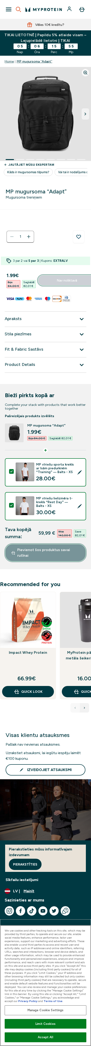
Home (9, 61)
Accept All (45, 1037)
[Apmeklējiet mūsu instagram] (9, 911)
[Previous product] (75, 708)
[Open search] (18, 9)
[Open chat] (65, 911)
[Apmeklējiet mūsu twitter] (54, 911)
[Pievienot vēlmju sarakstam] (78, 236)
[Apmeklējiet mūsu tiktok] (31, 911)
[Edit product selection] (79, 472)
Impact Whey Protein (28, 652)
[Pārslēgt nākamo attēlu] (85, 114)
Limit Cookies (45, 1024)
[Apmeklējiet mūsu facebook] (20, 911)
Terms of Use (53, 1001)
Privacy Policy (28, 1001)
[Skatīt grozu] (82, 9)
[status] (20, 236)
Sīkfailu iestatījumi (22, 880)
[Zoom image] (85, 72)
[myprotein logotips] (43, 9)
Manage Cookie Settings (46, 1010)
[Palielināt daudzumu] (29, 236)
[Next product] (84, 708)
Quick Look (31, 691)
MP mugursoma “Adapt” (34, 61)
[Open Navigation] (8, 9)
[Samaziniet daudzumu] (12, 236)
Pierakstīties (25, 864)
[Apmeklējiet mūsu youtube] (43, 911)
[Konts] (70, 9)
